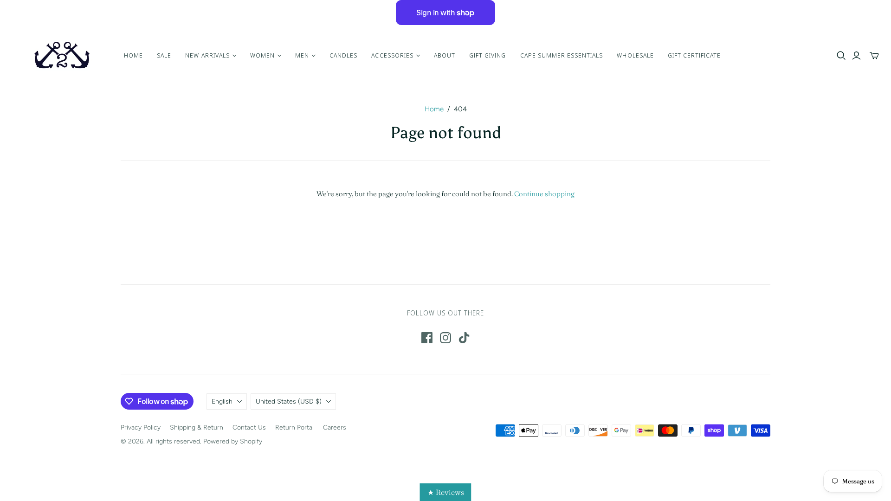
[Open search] (841, 55)
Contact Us (249, 427)
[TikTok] (464, 337)
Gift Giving (487, 55)
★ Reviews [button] (445, 492)
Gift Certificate (694, 55)
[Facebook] (427, 337)
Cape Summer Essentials (561, 55)
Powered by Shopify (232, 441)
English (222, 401)
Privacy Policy (141, 427)
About (444, 55)
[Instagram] (445, 337)
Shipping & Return (196, 427)
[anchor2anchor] (61, 55)
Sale (164, 55)
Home (133, 55)
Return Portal (294, 427)
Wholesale (635, 55)
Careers (334, 427)
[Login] (856, 56)
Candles (343, 55)
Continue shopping (544, 193)
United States (289, 401)
